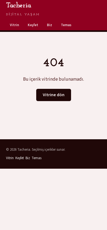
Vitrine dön (53, 95)
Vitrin (14, 25)
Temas (66, 25)
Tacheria (23, 9)
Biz (49, 25)
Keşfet (33, 25)
